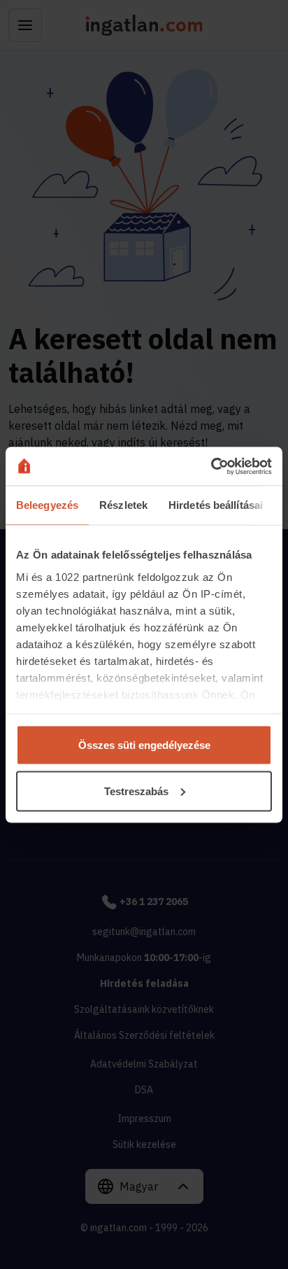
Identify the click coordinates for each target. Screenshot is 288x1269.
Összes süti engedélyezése (144, 745)
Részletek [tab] (123, 505)
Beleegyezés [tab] (47, 505)
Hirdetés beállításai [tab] (215, 505)
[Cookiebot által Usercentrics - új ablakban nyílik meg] (211, 466)
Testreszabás (136, 791)
